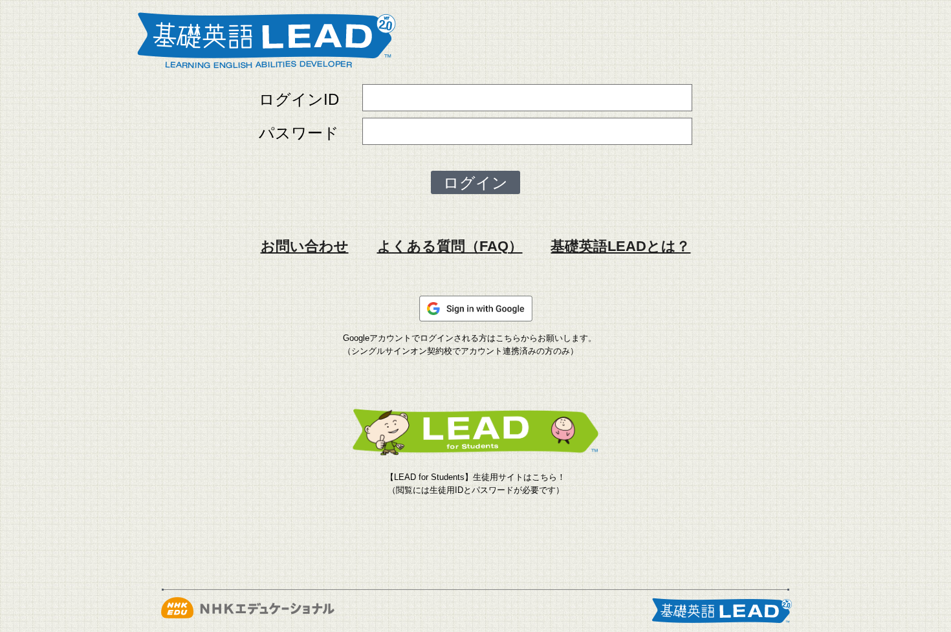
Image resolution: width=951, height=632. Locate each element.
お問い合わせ (305, 246)
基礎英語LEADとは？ (620, 246)
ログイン (475, 182)
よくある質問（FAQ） (450, 246)
